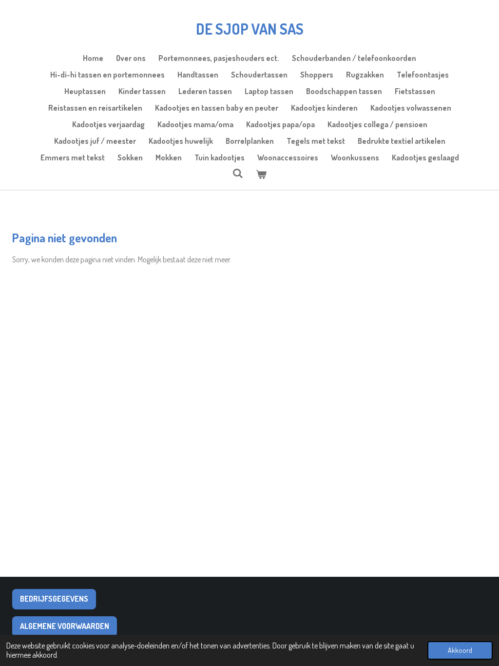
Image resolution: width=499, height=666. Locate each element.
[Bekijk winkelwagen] (261, 174)
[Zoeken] (238, 173)
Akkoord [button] (460, 650)
